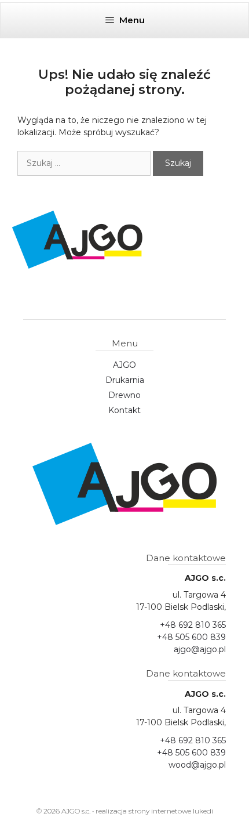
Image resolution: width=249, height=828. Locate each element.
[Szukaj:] (85, 163)
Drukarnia (124, 380)
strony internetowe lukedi (171, 811)
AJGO (124, 365)
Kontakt (124, 410)
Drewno (124, 395)
